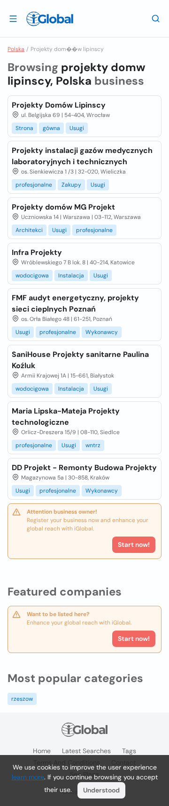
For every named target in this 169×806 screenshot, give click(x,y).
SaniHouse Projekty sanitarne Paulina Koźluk (80, 359)
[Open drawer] (13, 18)
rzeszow (22, 699)
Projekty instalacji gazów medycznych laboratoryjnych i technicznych (82, 156)
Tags (129, 751)
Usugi (76, 128)
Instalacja (71, 275)
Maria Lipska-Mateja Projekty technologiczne (66, 416)
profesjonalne (33, 185)
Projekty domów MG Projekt (63, 207)
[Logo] (49, 18)
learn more (28, 777)
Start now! (134, 638)
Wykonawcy (101, 332)
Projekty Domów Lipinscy (59, 105)
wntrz (92, 445)
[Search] (155, 18)
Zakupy (71, 185)
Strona (24, 128)
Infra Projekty (37, 252)
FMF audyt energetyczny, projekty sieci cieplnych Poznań (75, 303)
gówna (51, 128)
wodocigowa (32, 275)
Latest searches (86, 751)
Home (42, 751)
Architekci (29, 230)
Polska (16, 49)
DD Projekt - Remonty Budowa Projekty (84, 467)
